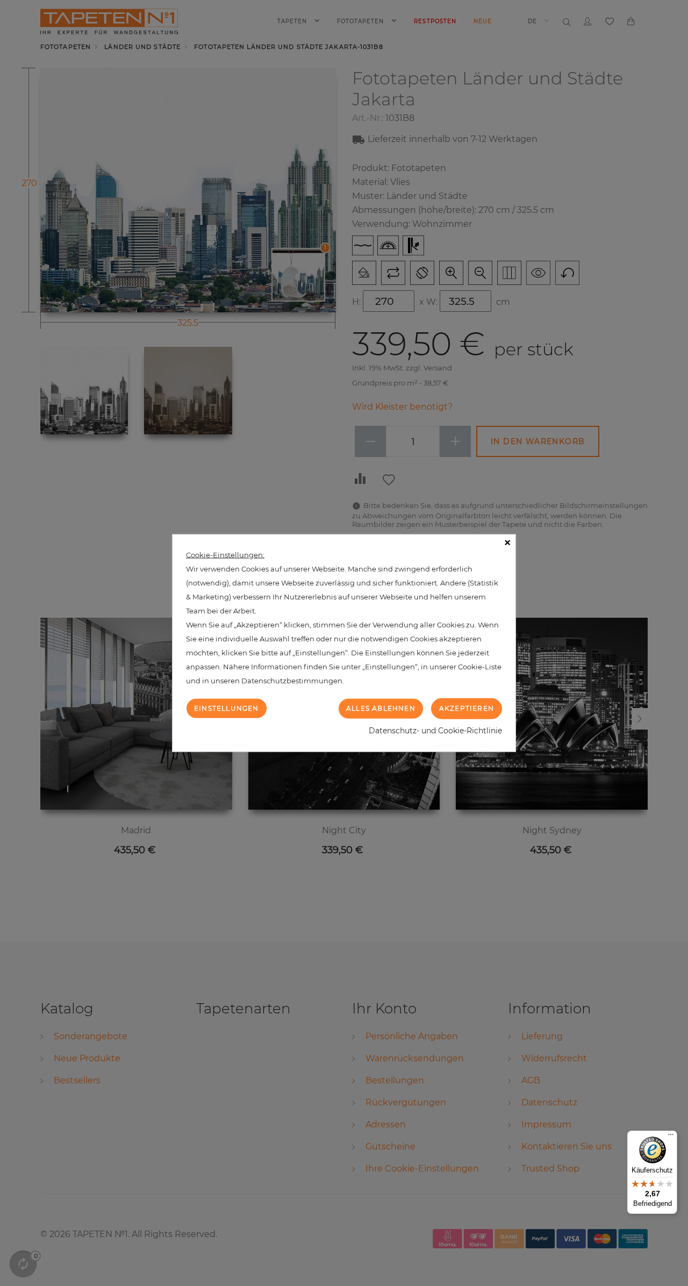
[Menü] (670, 1137)
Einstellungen (226, 708)
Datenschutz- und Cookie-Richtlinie (435, 730)
